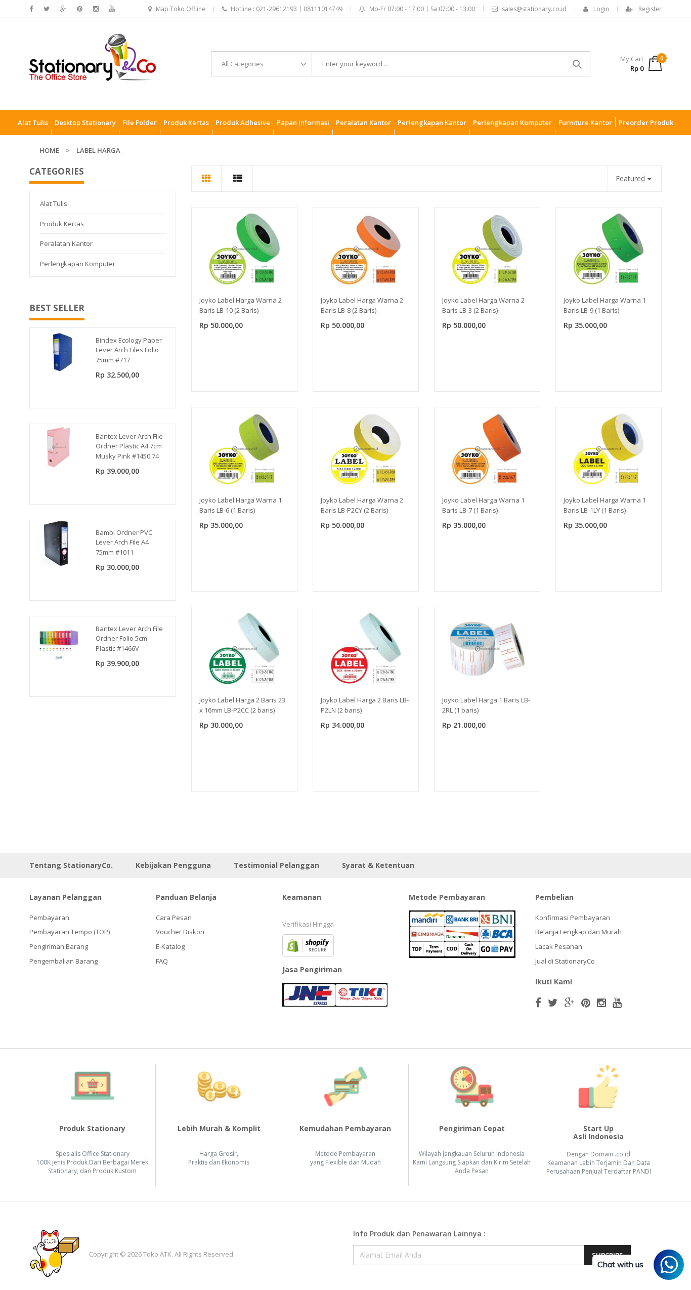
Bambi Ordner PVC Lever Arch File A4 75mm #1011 (124, 542)
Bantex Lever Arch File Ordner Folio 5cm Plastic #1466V (129, 638)
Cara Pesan (174, 917)
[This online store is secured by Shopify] (308, 944)
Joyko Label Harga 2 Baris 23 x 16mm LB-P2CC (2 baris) (242, 705)
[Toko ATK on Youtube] (112, 9)
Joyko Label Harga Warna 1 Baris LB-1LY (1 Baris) (605, 505)
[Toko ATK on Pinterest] (79, 9)
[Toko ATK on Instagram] (96, 9)
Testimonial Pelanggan (276, 865)
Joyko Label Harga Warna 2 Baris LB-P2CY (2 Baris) (362, 505)
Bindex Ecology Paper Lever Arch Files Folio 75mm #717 (129, 350)
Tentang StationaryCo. (71, 865)
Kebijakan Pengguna (173, 865)
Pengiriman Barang (58, 946)
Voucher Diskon (180, 931)
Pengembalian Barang (63, 961)
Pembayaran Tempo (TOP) (69, 931)
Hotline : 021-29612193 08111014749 (286, 9)
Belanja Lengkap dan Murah (578, 931)
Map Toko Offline (180, 9)
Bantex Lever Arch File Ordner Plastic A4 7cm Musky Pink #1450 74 (129, 446)
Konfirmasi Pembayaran (572, 917)
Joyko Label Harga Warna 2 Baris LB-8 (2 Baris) (362, 305)
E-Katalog (170, 946)
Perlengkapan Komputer (77, 263)
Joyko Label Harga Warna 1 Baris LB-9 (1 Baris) (605, 305)
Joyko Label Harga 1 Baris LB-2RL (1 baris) (486, 705)
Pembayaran (49, 917)
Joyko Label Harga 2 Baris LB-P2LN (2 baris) (365, 705)
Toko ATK (157, 1254)
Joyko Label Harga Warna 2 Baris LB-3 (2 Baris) (483, 305)
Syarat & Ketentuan (378, 865)
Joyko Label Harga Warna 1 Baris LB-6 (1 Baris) (240, 505)
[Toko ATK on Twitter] (47, 9)
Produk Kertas (62, 223)
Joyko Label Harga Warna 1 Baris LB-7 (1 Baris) (483, 505)
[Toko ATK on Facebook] (31, 9)
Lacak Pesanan (558, 946)
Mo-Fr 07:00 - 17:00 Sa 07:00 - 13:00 (422, 9)
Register (650, 9)
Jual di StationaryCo (565, 961)
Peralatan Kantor (66, 243)
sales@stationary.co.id (534, 9)
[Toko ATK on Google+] (63, 9)
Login (601, 9)
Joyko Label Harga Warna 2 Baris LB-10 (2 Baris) (240, 305)
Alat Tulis (53, 203)
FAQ (162, 961)
